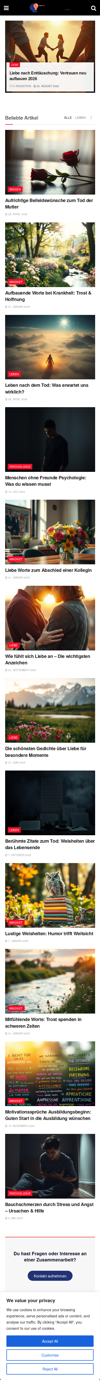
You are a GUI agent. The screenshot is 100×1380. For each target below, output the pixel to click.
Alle (68, 117)
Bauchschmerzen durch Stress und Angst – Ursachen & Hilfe (49, 1207)
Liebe (14, 64)
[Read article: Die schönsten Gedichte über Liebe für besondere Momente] (50, 710)
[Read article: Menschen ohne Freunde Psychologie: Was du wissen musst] (50, 439)
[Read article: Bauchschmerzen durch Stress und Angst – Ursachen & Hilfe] (50, 1166)
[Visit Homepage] (50, 8)
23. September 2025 (21, 670)
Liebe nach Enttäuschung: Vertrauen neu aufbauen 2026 (47, 75)
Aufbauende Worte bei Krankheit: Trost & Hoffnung (48, 296)
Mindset (16, 282)
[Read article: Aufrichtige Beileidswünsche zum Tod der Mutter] (50, 162)
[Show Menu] (6, 7)
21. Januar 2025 (18, 306)
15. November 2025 (21, 1126)
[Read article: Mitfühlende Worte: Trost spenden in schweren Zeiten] (50, 981)
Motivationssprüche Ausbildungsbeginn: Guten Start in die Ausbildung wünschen (48, 1115)
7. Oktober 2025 (19, 855)
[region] (50, 1336)
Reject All (50, 1368)
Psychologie (20, 466)
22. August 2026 (47, 86)
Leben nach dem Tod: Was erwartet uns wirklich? (46, 388)
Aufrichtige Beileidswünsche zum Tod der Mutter (49, 203)
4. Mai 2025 (15, 1218)
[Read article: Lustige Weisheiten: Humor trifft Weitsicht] (50, 895)
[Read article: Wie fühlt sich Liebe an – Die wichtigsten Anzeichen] (50, 618)
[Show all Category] (91, 117)
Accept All (50, 1341)
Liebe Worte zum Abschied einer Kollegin (48, 570)
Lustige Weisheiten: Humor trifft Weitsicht (49, 933)
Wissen (15, 189)
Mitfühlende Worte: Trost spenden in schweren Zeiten (43, 1022)
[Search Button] (93, 7)
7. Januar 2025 (17, 941)
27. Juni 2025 (16, 762)
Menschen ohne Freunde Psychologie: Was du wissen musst (45, 480)
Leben (80, 117)
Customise (50, 1355)
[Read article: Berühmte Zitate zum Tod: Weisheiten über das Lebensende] (50, 803)
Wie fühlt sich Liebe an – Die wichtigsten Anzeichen (47, 659)
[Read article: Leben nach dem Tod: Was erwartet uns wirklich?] (50, 347)
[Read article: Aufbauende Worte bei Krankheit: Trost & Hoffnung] (50, 254)
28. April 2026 (17, 214)
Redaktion (23, 86)
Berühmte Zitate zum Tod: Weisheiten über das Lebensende (50, 844)
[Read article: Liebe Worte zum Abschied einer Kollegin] (50, 532)
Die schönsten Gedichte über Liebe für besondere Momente (45, 751)
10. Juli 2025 (16, 492)
